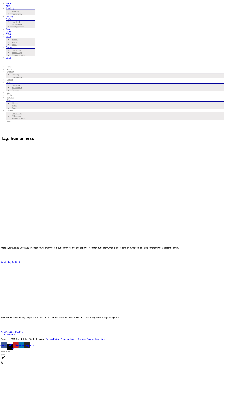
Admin (4, 262)
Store (8, 36)
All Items (15, 40)
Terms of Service (86, 339)
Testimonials (17, 14)
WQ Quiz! (10, 34)
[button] (112, 62)
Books (14, 45)
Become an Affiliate (19, 55)
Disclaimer (100, 339)
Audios (14, 42)
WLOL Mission (17, 24)
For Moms (15, 27)
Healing (9, 16)
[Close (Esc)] (9, 351)
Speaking (10, 8)
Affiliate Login (17, 53)
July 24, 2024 (14, 262)
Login (8, 57)
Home (8, 3)
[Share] (7, 351)
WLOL (8, 19)
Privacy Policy (52, 339)
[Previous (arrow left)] (2, 354)
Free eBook (16, 22)
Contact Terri (17, 50)
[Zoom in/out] (2, 351)
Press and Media (68, 339)
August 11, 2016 (15, 332)
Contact (9, 47)
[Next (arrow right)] (4, 354)
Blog (8, 29)
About (8, 6)
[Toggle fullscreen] (4, 351)
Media (8, 31)
